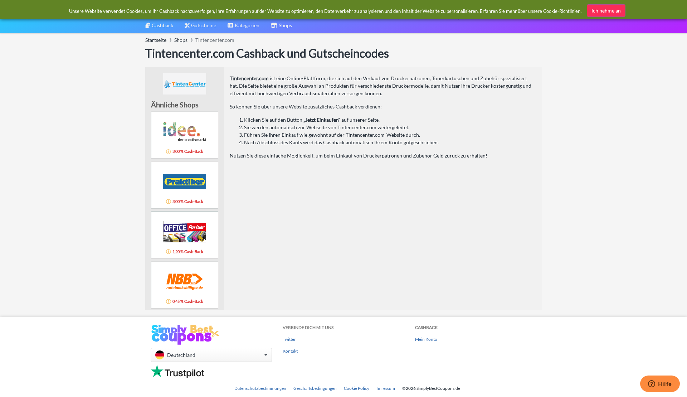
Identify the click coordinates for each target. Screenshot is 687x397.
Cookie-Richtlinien (561, 11)
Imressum (385, 388)
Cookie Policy (356, 388)
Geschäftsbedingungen (315, 388)
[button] (211, 355)
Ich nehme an (606, 11)
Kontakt (290, 351)
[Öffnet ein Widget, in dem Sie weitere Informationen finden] (660, 384)
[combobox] (243, 27)
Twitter (289, 339)
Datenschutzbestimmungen (260, 388)
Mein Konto (426, 339)
